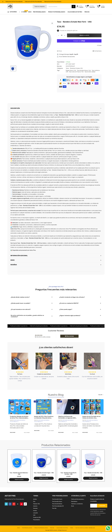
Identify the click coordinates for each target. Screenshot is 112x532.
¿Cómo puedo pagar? (65, 309)
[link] (19, 406)
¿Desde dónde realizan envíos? (20, 297)
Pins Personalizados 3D (58, 506)
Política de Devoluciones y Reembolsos (85, 527)
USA (34, 515)
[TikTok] (25, 503)
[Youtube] (21, 503)
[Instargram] (17, 503)
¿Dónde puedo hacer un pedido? (20, 303)
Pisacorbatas (36, 519)
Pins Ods (86, 12)
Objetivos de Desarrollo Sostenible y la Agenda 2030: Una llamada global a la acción (67, 417)
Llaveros (35, 506)
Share (99, 45)
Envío (72, 506)
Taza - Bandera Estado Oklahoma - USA (19, 473)
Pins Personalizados (39, 12)
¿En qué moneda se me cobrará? (21, 309)
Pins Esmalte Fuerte (57, 499)
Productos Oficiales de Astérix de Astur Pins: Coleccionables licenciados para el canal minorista (19, 417)
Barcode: (59, 66)
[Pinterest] (13, 503)
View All (100, 394)
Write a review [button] (69, 336)
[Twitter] (6, 503)
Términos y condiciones (77, 503)
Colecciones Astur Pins (75, 12)
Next (101, 466)
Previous (11, 466)
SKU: (58, 64)
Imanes (35, 510)
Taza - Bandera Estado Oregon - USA (44, 472)
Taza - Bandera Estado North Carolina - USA (68, 473)
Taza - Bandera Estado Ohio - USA (93, 472)
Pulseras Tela (36, 503)
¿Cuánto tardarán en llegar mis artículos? (72, 297)
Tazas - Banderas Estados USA (74, 68)
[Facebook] (10, 503)
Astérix (35, 499)
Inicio (29, 12)
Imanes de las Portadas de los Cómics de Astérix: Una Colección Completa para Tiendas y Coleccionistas (91, 417)
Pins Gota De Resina (57, 503)
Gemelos (35, 508)
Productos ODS (37, 517)
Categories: (60, 68)
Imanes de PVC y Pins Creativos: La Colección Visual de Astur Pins (44, 417)
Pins (34, 501)
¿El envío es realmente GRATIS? (69, 303)
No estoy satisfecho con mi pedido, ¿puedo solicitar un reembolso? (27, 316)
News (11, 401)
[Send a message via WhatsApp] (108, 528)
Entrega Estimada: (64, 54)
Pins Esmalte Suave (57, 501)
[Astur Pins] (10, 6)
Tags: (58, 70)
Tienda (25, 11)
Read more (12, 432)
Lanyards (35, 513)
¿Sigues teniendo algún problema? (69, 315)
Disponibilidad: (61, 62)
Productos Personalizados (56, 12)
